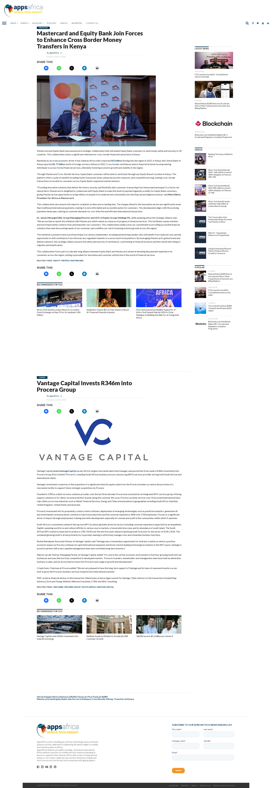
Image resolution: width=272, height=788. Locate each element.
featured (58, 587)
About (194, 786)
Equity (56, 261)
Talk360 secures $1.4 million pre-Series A (154, 636)
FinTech (65, 261)
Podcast (51, 23)
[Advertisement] (109, 343)
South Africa (89, 587)
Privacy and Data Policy (224, 786)
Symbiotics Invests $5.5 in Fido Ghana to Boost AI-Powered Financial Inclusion (108, 311)
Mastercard (76, 261)
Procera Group (72, 587)
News (13, 23)
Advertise (77, 23)
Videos (64, 23)
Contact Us (92, 23)
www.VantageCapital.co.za (68, 471)
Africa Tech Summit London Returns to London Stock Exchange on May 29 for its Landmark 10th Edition (59, 312)
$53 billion (116, 160)
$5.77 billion (58, 164)
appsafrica (54, 53)
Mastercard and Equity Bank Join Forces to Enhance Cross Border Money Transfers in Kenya (85, 699)
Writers (184, 786)
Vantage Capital (105, 587)
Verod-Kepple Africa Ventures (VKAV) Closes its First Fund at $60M (72, 696)
